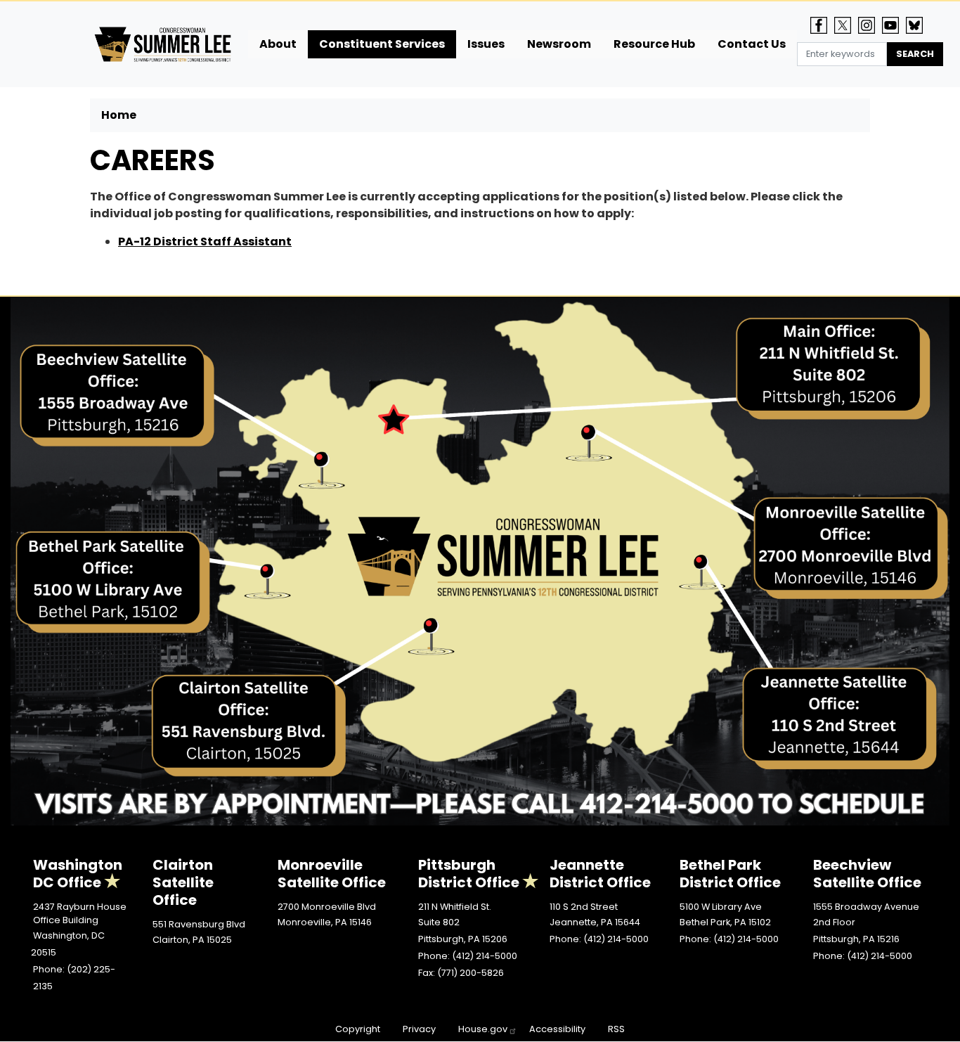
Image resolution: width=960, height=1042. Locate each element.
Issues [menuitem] (486, 44)
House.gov (482, 1029)
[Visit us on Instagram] (870, 25)
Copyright (357, 1029)
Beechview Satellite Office (867, 873)
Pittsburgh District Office (468, 873)
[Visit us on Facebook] (822, 25)
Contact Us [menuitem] (752, 44)
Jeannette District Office (600, 873)
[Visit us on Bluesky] (918, 25)
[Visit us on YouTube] (894, 25)
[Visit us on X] (846, 25)
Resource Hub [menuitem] (654, 44)
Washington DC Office (77, 873)
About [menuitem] (278, 44)
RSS (616, 1029)
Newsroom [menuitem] (559, 44)
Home (118, 115)
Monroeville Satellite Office (332, 873)
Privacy (419, 1029)
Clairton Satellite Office (183, 882)
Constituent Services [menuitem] (382, 44)
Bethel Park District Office (730, 873)
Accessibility (557, 1029)
